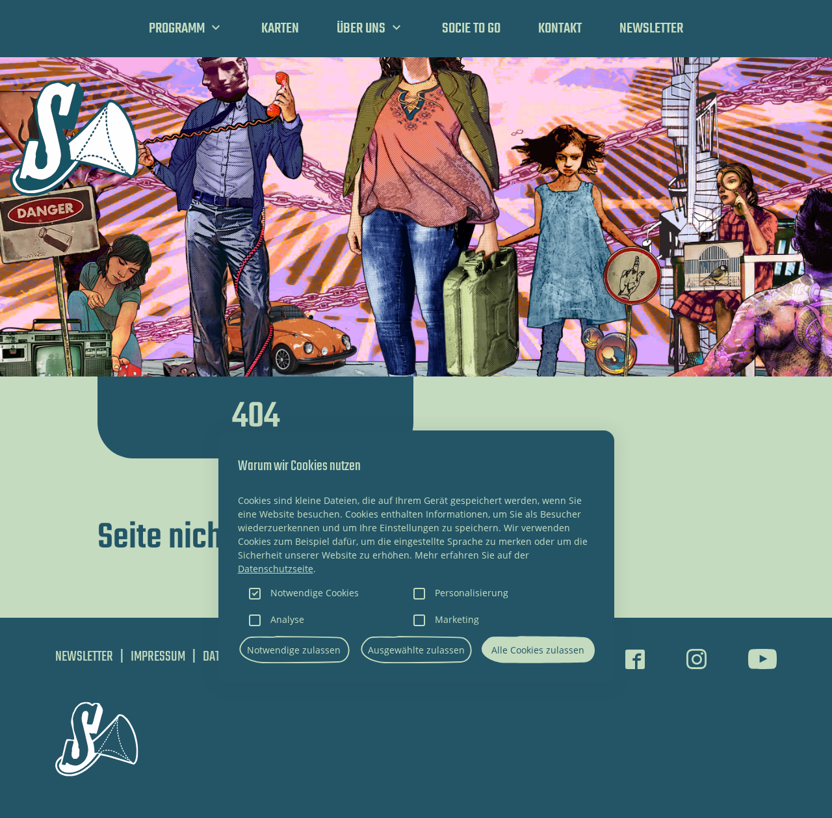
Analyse (287, 619)
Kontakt (560, 29)
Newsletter (651, 29)
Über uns (361, 29)
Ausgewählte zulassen (416, 650)
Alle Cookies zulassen (537, 650)
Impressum (158, 657)
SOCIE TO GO (471, 29)
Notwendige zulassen (294, 650)
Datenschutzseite (275, 568)
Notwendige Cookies (314, 593)
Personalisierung (471, 593)
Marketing (457, 619)
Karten (280, 29)
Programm (177, 29)
